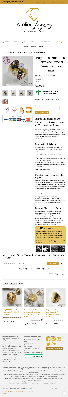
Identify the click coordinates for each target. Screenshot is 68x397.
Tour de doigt (39, 79)
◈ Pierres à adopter (37, 46)
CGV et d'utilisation (19, 391)
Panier (51, 2)
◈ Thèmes (32, 42)
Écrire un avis (53, 263)
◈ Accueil (6, 42)
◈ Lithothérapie (45, 42)
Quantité (37, 106)
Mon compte (41, 2)
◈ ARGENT (15, 42)
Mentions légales (7, 391)
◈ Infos (26, 46)
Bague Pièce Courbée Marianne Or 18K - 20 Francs (11, 312)
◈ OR (23, 42)
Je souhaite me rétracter (55, 348)
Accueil (4, 52)
